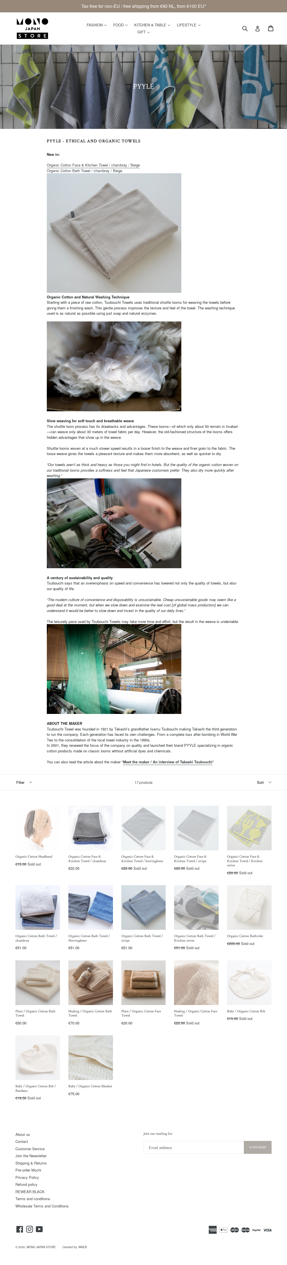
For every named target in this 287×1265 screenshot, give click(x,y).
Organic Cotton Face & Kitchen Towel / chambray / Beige (93, 165)
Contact (21, 1141)
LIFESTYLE (190, 25)
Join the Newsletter (31, 1155)
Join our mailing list (158, 1134)
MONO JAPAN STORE (41, 1247)
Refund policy (26, 1184)
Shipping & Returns (31, 1163)
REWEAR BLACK (30, 1191)
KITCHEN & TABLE (153, 25)
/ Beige (84, 170)
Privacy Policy (27, 1177)
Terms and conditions (32, 1198)
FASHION (98, 25)
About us (22, 1134)
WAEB (82, 1247)
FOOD (121, 25)
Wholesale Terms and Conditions (42, 1206)
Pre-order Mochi (28, 1170)
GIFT (144, 32)
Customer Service (30, 1148)
